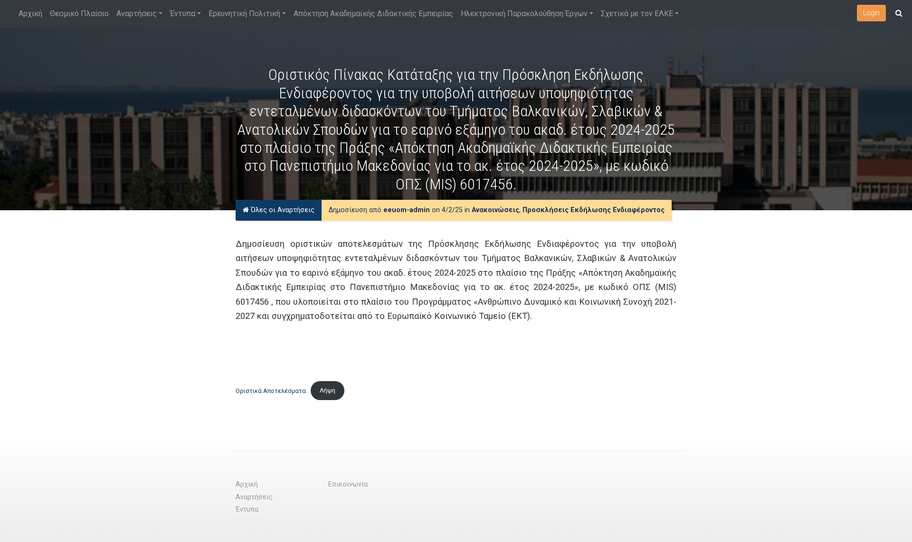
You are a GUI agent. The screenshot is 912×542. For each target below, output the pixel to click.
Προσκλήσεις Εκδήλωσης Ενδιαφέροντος (593, 210)
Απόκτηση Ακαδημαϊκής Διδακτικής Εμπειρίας (373, 13)
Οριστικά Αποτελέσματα (271, 390)
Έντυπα (182, 13)
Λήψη (327, 390)
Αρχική (30, 13)
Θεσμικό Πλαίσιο (79, 13)
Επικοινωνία (348, 484)
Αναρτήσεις (136, 13)
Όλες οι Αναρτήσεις (281, 210)
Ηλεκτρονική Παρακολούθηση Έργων (524, 13)
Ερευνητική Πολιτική (244, 13)
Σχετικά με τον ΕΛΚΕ (637, 13)
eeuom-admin (406, 210)
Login (871, 13)
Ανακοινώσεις (495, 210)
